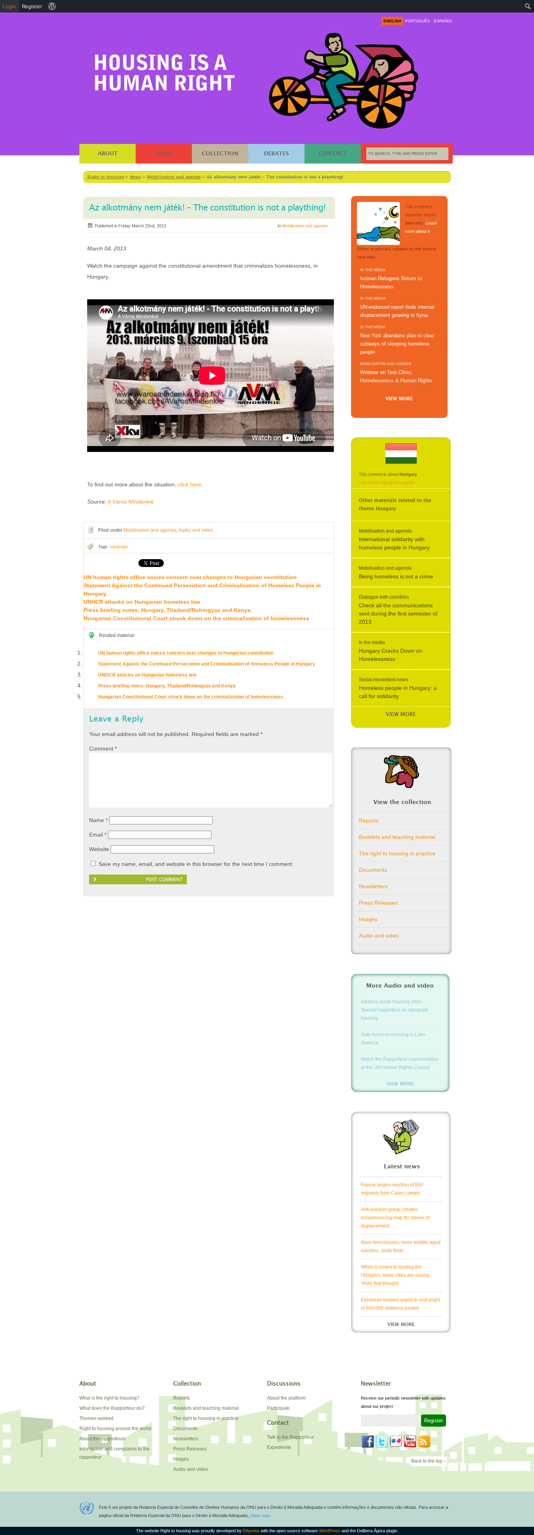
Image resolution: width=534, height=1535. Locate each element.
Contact (333, 154)
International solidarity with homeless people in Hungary (394, 543)
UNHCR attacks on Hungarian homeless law (142, 602)
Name (98, 820)
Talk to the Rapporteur (290, 1437)
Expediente (279, 1447)
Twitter (382, 1441)
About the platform (286, 1398)
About (108, 154)
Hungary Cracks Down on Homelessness (390, 655)
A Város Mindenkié (131, 501)
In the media (372, 270)
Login (9, 6)
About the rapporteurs (102, 1438)
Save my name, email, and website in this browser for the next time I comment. (196, 864)
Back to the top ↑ (428, 1461)
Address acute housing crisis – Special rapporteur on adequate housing (394, 1010)
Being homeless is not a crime (396, 576)
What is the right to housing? (109, 1398)
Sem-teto (378, 223)
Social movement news (383, 679)
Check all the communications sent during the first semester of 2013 (398, 613)
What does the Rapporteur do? (112, 1408)
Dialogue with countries (384, 597)
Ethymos (251, 1530)
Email (97, 834)
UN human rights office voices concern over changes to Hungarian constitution (190, 577)
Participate (278, 1408)
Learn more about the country (387, 482)
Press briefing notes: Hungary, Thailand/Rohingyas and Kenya (167, 610)
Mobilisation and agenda (305, 225)
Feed (424, 1441)
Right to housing (165, 71)
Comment (103, 748)
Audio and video (195, 530)
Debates (276, 154)
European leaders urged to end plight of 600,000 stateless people (400, 1304)
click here (189, 484)
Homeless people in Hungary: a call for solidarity (398, 692)
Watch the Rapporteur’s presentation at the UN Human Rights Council (400, 1063)
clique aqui (260, 1515)
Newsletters (373, 886)
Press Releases (378, 903)
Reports (368, 820)
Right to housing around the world (115, 1428)
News (164, 154)
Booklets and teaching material (397, 837)
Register (32, 6)
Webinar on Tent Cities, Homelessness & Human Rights (396, 376)
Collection (220, 154)
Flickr (396, 1441)
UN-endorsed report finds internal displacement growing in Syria (397, 311)
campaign (119, 546)
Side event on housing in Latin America (393, 1039)
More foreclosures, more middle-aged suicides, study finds (401, 1246)
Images (368, 919)
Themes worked (96, 1418)
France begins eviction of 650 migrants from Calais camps (392, 1189)
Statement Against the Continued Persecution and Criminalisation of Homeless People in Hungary (206, 664)
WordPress (329, 1530)
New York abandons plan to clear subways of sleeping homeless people (397, 344)
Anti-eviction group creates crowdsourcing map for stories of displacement (395, 1218)
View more (399, 398)
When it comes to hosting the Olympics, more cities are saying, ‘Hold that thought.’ (395, 1275)
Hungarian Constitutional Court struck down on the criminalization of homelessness (196, 618)
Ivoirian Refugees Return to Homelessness (391, 282)
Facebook (368, 1441)
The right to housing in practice (397, 853)
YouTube (410, 1441)
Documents (373, 870)
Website (99, 849)
